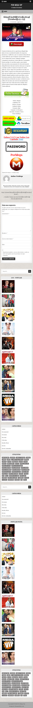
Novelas (21, 22)
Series (3, 445)
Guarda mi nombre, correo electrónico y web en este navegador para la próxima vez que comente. (16, 254)
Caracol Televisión (20, 457)
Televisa (27, 478)
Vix (21, 480)
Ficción (9, 461)
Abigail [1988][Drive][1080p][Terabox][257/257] (16, 18)
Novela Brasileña (16, 467)
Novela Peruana (25, 470)
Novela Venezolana (25, 185)
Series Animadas (6, 448)
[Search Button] (30, 1)
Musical (4, 463)
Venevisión (10, 480)
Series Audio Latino (12, 478)
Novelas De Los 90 (16, 472)
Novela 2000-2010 (24, 463)
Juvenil (25, 461)
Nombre (4, 233)
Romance (27, 187)
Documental (5, 432)
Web (3, 244)
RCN (3, 476)
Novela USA (4, 474)
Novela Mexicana (16, 470)
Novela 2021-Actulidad (17, 465)
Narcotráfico (11, 463)
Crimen (4, 459)
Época (25, 480)
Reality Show (5, 443)
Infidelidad (14, 185)
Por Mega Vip (16, 4)
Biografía (12, 457)
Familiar (26, 459)
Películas (4, 440)
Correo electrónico (7, 239)
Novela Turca (25, 472)
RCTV (14, 187)
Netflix (17, 463)
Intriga (18, 185)
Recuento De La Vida (19, 187)
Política (26, 474)
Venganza (17, 480)
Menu (5, 1)
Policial (21, 474)
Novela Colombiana (6, 470)
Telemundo (20, 478)
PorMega (19, 176)
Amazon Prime (5, 457)
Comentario (5, 213)
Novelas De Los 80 (8, 187)
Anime (3, 429)
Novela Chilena (24, 467)
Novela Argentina (6, 467)
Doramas (4, 434)
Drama (9, 185)
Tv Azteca (4, 480)
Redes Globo (23, 476)
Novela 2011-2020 (6, 465)
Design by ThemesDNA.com (16, 706)
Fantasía (4, 461)
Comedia (28, 457)
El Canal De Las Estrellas (17, 459)
